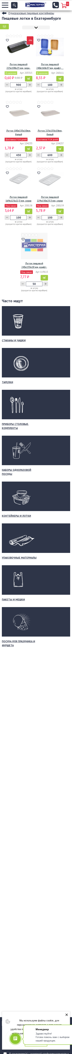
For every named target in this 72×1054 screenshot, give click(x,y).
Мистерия (35, 4)
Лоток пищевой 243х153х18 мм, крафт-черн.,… (34, 265)
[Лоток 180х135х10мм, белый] (18, 113)
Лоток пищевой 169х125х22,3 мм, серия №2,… (18, 199)
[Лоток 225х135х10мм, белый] (50, 113)
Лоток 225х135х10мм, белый (50, 132)
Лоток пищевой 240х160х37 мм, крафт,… (50, 66)
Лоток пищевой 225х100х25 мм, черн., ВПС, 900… (18, 66)
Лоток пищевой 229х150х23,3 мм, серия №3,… (50, 199)
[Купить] (28, 78)
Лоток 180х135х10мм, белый (18, 132)
